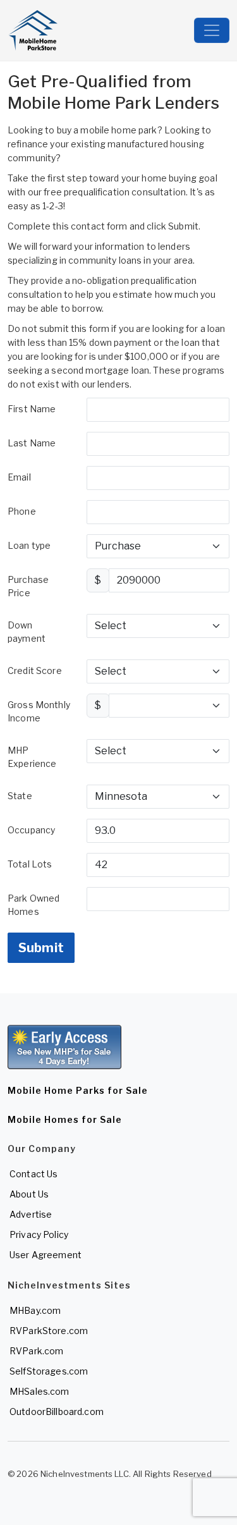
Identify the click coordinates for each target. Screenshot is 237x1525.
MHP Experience (32, 757)
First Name (32, 408)
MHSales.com (39, 1391)
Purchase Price (28, 586)
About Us (29, 1194)
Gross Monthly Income (39, 711)
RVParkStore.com (48, 1330)
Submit (41, 947)
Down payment (27, 632)
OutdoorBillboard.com (56, 1411)
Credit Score (35, 670)
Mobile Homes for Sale (65, 1119)
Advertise (30, 1214)
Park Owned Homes (33, 905)
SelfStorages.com (48, 1371)
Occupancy (31, 829)
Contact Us (33, 1173)
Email (19, 477)
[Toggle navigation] (211, 30)
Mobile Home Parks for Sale (78, 1090)
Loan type (29, 545)
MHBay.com (35, 1310)
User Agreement (45, 1254)
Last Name (32, 443)
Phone (22, 511)
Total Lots (30, 864)
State (20, 795)
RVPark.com (36, 1350)
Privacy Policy (38, 1234)
